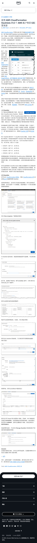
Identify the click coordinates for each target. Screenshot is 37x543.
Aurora (23, 91)
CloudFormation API (28, 177)
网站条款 (8, 535)
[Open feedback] (35, 271)
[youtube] (15, 526)
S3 (19, 91)
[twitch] (12, 526)
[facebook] (4, 526)
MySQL (3, 93)
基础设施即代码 (29, 32)
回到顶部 (17, 531)
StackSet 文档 (24, 131)
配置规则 (14, 104)
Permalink (22, 27)
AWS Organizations (4, 64)
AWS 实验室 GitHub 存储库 (17, 461)
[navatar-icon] (34, 3)
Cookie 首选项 (16, 535)
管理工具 (19, 466)
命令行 (5, 179)
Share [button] (29, 27)
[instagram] (9, 526)
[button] (8, 10)
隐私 (3, 535)
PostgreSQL (29, 91)
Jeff (4, 456)
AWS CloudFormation (7, 32)
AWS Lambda (28, 104)
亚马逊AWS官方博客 (6, 17)
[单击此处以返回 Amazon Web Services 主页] (18, 3)
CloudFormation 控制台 (12, 177)
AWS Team (6, 27)
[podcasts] (18, 526)
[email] (20, 526)
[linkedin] (7, 526)
